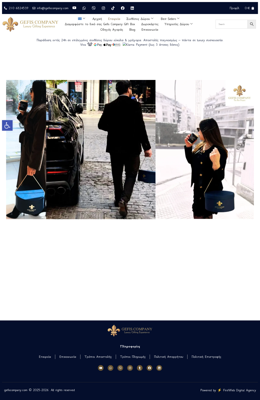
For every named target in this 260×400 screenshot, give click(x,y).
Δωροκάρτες (149, 24)
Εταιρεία (114, 19)
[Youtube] (101, 368)
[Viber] (120, 368)
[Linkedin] (159, 368)
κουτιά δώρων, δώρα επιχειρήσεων (17, 227)
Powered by (228, 390)
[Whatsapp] (110, 368)
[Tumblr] (140, 368)
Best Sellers (168, 19)
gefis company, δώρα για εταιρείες (25, 304)
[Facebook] (149, 368)
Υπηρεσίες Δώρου (177, 24)
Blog (132, 29)
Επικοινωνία (149, 29)
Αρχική (97, 19)
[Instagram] (130, 368)
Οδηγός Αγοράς (111, 29)
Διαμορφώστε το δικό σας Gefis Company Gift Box (100, 24)
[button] (7, 125)
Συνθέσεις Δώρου (138, 19)
